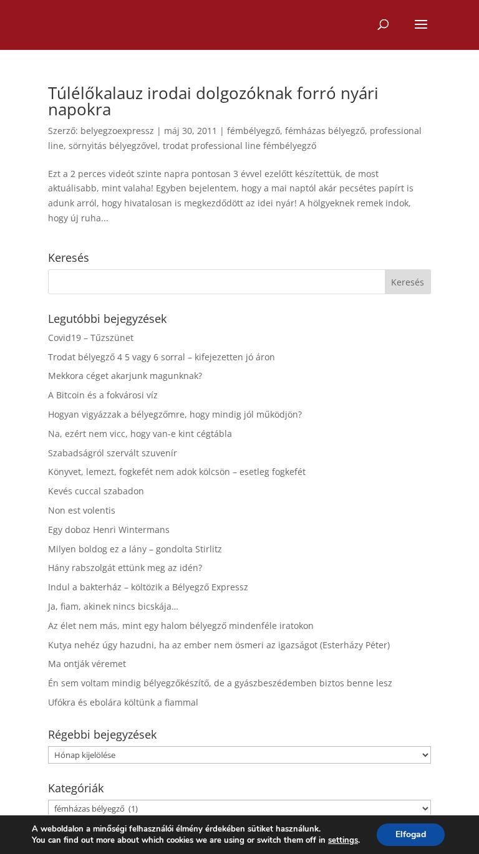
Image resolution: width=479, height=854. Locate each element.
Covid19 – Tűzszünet (90, 337)
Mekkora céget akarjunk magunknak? (125, 375)
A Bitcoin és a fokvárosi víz (103, 395)
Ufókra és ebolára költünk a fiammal (123, 702)
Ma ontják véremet (87, 663)
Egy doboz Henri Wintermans (109, 529)
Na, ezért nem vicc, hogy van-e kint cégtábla (140, 433)
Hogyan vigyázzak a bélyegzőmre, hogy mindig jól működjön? (175, 414)
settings (343, 840)
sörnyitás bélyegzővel (113, 145)
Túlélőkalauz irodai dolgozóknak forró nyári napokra (213, 101)
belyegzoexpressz (117, 131)
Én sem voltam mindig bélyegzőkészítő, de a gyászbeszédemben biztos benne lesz (220, 683)
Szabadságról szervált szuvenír (112, 453)
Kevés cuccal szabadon (96, 491)
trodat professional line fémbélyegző (239, 145)
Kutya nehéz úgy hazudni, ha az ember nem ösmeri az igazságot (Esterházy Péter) (219, 645)
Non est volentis (81, 510)
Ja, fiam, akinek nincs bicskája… (113, 606)
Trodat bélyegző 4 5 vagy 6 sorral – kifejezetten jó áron (161, 357)
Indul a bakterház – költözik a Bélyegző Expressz (148, 587)
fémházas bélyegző (325, 131)
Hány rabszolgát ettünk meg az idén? (125, 567)
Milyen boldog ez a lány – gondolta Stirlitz (135, 549)
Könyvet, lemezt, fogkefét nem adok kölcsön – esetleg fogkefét (177, 471)
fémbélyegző (253, 131)
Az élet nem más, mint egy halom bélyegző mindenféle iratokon (181, 625)
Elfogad (410, 834)
